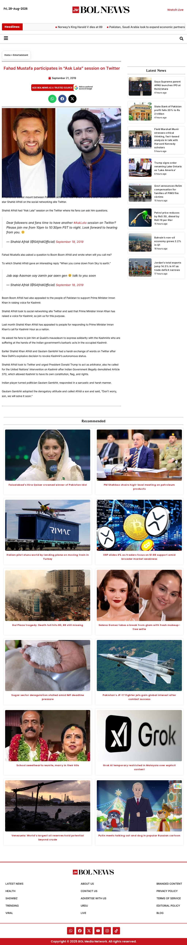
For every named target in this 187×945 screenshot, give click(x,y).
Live (83, 912)
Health (10, 891)
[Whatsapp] (70, 930)
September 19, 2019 (69, 242)
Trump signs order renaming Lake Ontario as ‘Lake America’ (168, 166)
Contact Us (89, 891)
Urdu (84, 905)
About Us (87, 883)
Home (7, 55)
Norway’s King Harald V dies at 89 (64, 27)
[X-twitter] (89, 930)
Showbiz (11, 898)
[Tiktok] (116, 930)
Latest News (14, 883)
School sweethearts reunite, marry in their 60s (47, 765)
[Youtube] (98, 930)
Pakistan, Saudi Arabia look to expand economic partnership (133, 27)
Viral (9, 912)
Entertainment (20, 55)
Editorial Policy (168, 905)
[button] (52, 99)
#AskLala (80, 223)
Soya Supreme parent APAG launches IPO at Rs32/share (167, 85)
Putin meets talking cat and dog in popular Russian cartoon (139, 835)
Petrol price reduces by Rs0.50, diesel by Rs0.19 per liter (166, 216)
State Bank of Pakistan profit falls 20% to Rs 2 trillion (168, 110)
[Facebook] (79, 930)
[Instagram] (107, 930)
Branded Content (169, 883)
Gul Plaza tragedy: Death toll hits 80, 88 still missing (47, 625)
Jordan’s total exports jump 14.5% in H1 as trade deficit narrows (167, 266)
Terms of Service (169, 898)
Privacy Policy (167, 891)
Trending (12, 905)
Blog (160, 912)
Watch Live (175, 10)
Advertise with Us (93, 898)
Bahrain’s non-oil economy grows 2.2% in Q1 (167, 241)
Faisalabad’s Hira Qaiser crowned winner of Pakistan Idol (48, 485)
